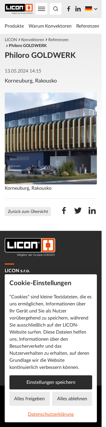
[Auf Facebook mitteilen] (64, 213)
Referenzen (87, 26)
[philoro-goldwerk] (51, 138)
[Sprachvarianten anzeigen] (91, 9)
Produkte (14, 26)
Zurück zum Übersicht (28, 211)
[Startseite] (19, 9)
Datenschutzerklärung (51, 414)
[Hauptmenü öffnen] (41, 9)
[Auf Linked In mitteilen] (92, 213)
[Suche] (56, 9)
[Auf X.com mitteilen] (78, 213)
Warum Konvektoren (50, 26)
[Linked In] (78, 9)
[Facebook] (68, 9)
